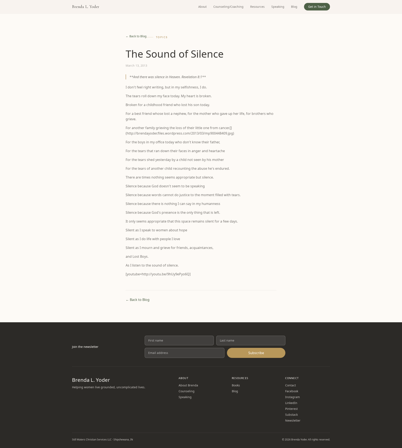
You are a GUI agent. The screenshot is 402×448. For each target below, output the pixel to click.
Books (236, 385)
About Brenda (188, 385)
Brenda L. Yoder (85, 6)
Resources (257, 7)
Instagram (292, 397)
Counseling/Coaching (228, 7)
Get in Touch (317, 7)
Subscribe (256, 353)
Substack (291, 415)
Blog (294, 7)
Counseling (187, 391)
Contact (290, 385)
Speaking (277, 7)
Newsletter (292, 420)
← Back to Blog (136, 36)
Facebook (291, 391)
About (202, 7)
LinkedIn (291, 403)
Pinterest (291, 409)
